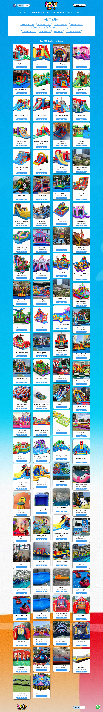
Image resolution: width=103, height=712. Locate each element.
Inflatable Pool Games (29, 31)
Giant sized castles (76, 24)
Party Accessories (45, 31)
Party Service (58, 31)
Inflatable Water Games (57, 28)
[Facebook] (14, 5)
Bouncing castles (25, 28)
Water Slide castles (40, 28)
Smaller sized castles (27, 24)
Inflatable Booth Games (73, 31)
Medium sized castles (44, 24)
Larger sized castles (61, 24)
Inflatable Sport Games (76, 28)
